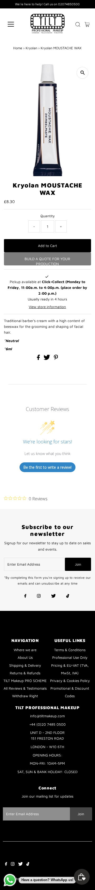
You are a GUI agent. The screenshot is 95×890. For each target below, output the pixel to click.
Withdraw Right (25, 696)
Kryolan (31, 48)
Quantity (47, 216)
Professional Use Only (69, 657)
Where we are (25, 650)
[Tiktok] (67, 596)
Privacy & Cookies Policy (70, 681)
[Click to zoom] (82, 73)
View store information (47, 307)
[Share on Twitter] (47, 359)
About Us (25, 657)
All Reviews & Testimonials (25, 688)
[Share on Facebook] (39, 359)
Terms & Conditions (70, 650)
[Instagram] (39, 596)
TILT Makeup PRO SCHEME (25, 681)
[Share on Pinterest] (56, 359)
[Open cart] (87, 24)
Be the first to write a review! (47, 467)
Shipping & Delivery (25, 665)
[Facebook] (25, 596)
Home (17, 48)
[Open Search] (78, 24)
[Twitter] (53, 596)
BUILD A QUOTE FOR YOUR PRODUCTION (47, 260)
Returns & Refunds (25, 673)
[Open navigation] (14, 24)
